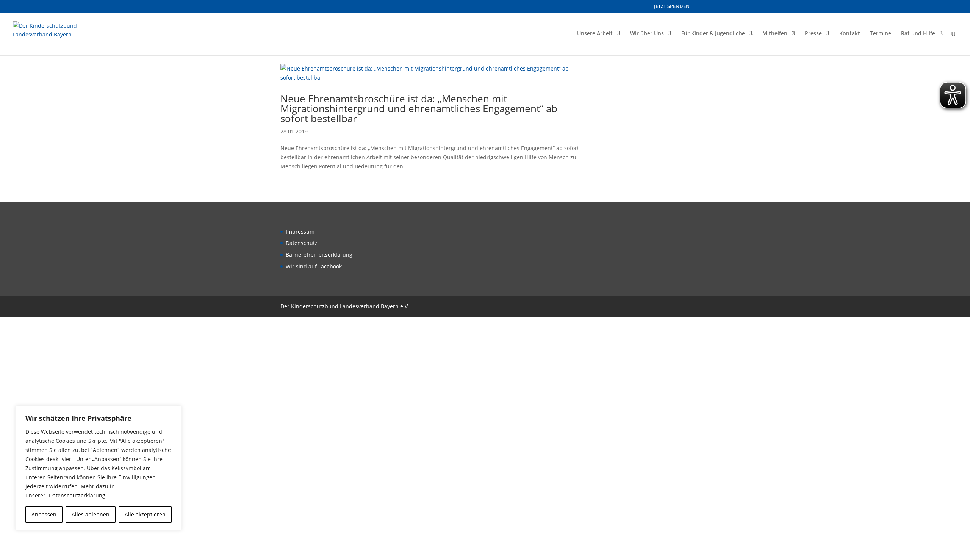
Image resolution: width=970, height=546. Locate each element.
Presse (813, 34)
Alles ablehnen (91, 514)
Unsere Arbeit (595, 34)
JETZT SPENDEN (672, 6)
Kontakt (849, 34)
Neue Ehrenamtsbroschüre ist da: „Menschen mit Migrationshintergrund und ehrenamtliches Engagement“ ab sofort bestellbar (418, 108)
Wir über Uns (647, 34)
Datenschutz (302, 242)
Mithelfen (774, 34)
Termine (880, 34)
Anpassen (43, 514)
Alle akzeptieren (145, 514)
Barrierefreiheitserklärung (319, 254)
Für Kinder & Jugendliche (713, 34)
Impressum (300, 231)
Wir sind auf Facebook (314, 266)
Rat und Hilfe (918, 34)
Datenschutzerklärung (77, 495)
